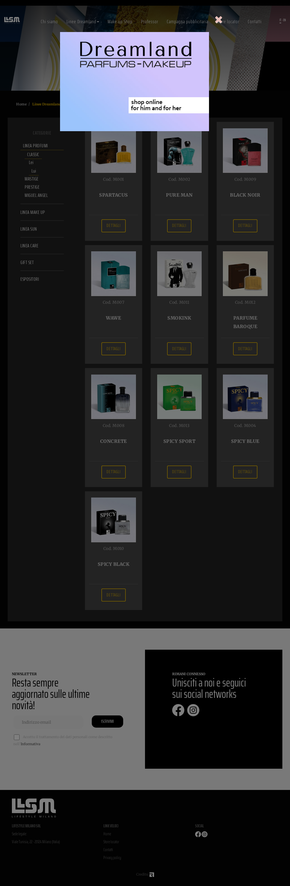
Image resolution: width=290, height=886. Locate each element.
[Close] (218, 20)
